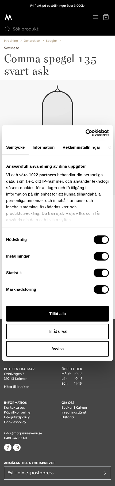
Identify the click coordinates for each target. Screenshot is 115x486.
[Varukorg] (106, 17)
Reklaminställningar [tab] (81, 147)
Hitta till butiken (16, 387)
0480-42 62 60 (15, 438)
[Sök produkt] (6, 29)
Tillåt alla (57, 313)
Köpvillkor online (17, 412)
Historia (68, 417)
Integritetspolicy (17, 417)
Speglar (52, 41)
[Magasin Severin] (8, 17)
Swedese (11, 48)
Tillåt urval (57, 331)
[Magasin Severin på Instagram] (17, 447)
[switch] (101, 256)
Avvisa (57, 348)
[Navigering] (96, 17)
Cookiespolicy (15, 422)
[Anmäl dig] (104, 473)
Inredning (11, 41)
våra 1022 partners (37, 175)
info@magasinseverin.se (23, 433)
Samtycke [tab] (15, 147)
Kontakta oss (14, 407)
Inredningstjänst (74, 412)
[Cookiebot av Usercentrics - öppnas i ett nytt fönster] (85, 132)
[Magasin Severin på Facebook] (7, 447)
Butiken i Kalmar (74, 407)
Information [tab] (44, 147)
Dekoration (32, 41)
